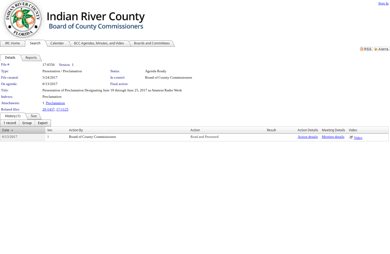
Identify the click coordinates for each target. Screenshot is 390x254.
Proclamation (55, 103)
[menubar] (25, 123)
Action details (308, 137)
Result (271, 130)
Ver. (50, 130)
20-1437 (48, 109)
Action (195, 130)
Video (358, 138)
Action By (76, 130)
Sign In (383, 3)
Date (5, 130)
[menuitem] (9, 123)
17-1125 (62, 109)
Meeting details (333, 137)
